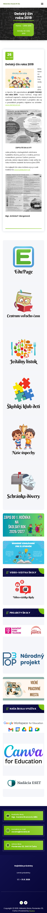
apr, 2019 (9, 56)
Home (18, 25)
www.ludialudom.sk (22, 169)
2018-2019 (27, 25)
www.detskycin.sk (12, 105)
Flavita (32, 911)
